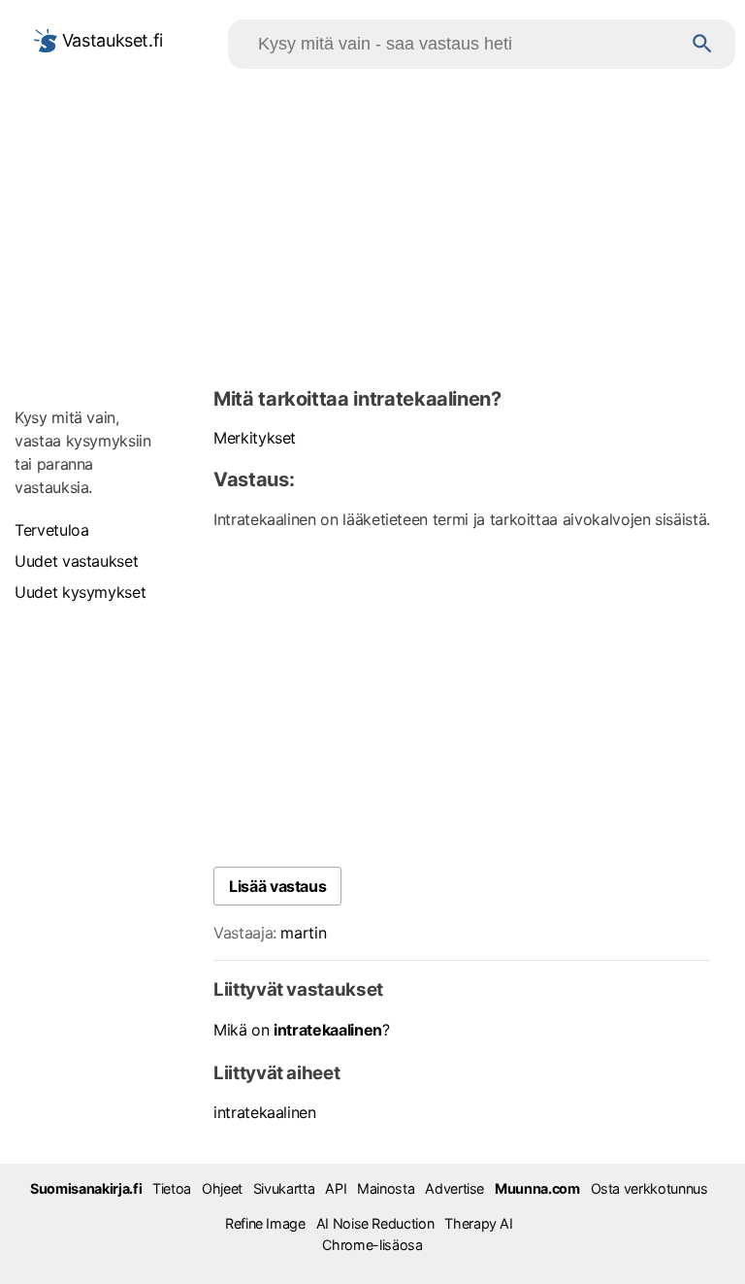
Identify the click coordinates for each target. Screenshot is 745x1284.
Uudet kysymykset (80, 592)
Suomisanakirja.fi (86, 1188)
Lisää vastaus (277, 886)
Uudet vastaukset (76, 561)
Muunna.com (537, 1188)
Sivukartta (283, 1188)
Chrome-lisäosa (372, 1244)
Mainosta (385, 1188)
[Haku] (702, 44)
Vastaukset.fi (110, 40)
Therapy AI (478, 1223)
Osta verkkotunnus (649, 1188)
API (335, 1188)
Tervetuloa (51, 530)
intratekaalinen (264, 1112)
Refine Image (265, 1223)
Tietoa (171, 1188)
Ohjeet (222, 1188)
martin (303, 932)
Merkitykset (254, 437)
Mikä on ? (301, 1029)
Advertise (454, 1188)
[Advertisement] (372, 224)
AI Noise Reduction (375, 1223)
